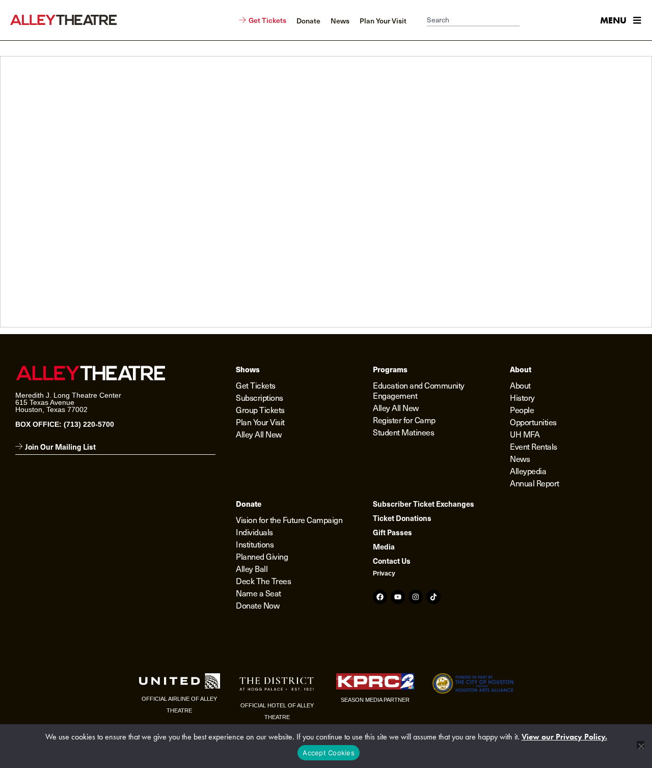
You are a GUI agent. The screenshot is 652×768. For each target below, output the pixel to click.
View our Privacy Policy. (564, 737)
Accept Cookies (329, 753)
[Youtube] (398, 597)
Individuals (254, 532)
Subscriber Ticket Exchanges (423, 504)
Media (384, 546)
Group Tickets (260, 409)
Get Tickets (256, 385)
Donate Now (257, 605)
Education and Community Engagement (419, 390)
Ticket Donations (402, 518)
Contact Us (392, 561)
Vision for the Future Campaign (289, 519)
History (522, 397)
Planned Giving (262, 556)
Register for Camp (404, 420)
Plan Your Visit (260, 422)
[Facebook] (380, 597)
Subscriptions (259, 397)
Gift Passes (392, 532)
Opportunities (533, 422)
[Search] (525, 20)
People (522, 409)
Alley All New (259, 434)
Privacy (384, 573)
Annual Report (534, 483)
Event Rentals (533, 446)
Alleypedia (528, 470)
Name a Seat (258, 593)
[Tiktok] (433, 597)
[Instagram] (416, 597)
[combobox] (473, 20)
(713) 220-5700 (89, 424)
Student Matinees (403, 432)
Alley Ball (251, 568)
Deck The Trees (263, 580)
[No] (640, 745)
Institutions (255, 544)
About (520, 385)
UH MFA (524, 434)
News (520, 458)
